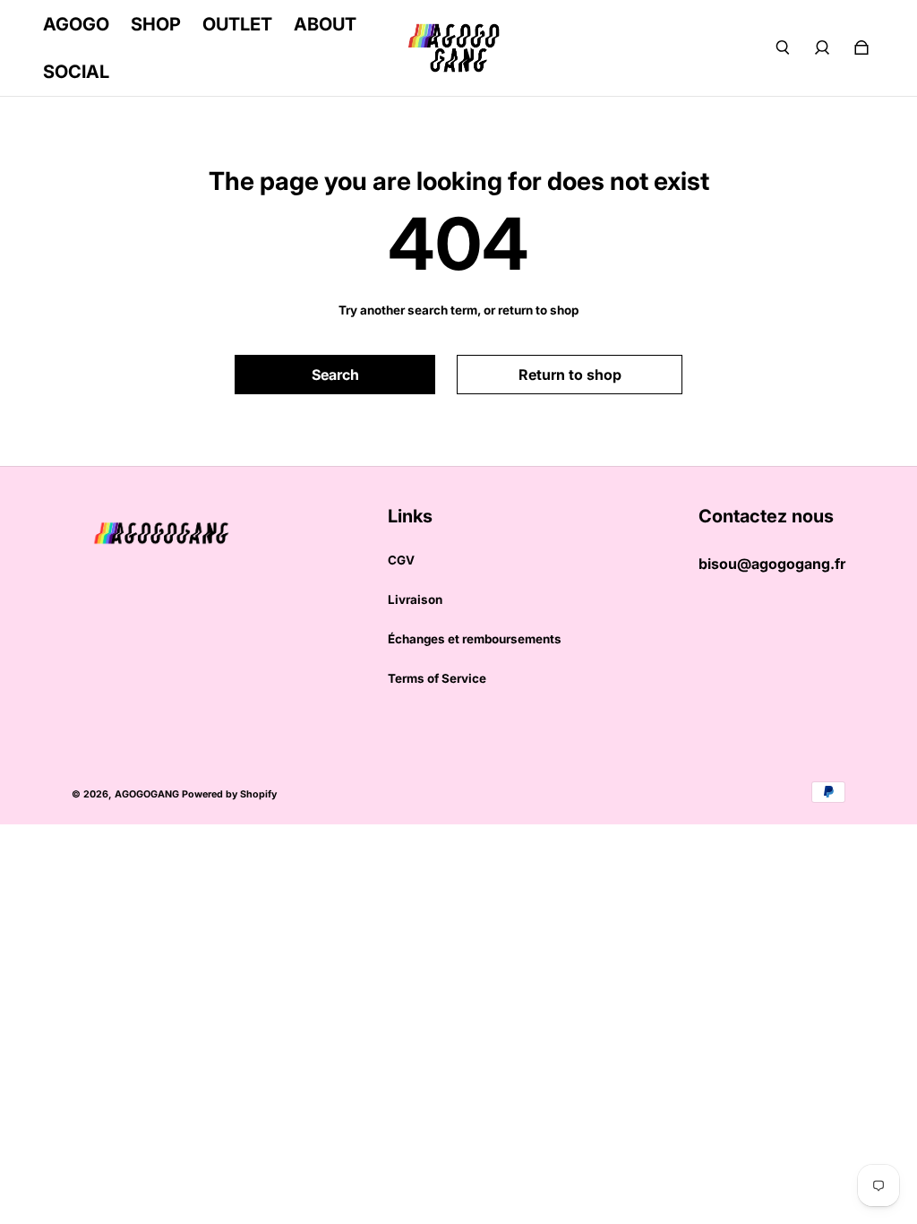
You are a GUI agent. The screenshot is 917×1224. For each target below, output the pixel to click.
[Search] (782, 47)
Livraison (415, 599)
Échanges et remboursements (474, 639)
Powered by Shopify (229, 794)
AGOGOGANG (147, 794)
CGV (401, 560)
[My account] (822, 47)
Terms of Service (437, 678)
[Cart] (861, 47)
